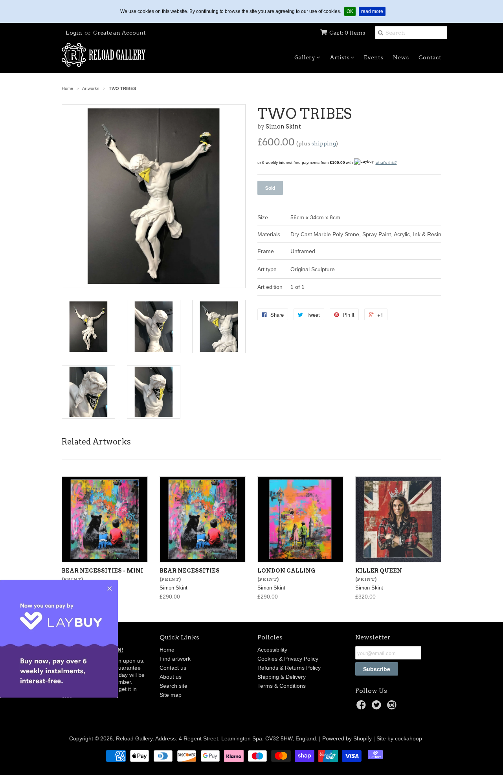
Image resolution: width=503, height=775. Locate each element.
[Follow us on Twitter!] (378, 707)
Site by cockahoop (399, 738)
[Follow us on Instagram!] (393, 707)
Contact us (173, 668)
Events (373, 57)
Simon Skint (283, 126)
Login (74, 32)
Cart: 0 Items (347, 32)
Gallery (305, 57)
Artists (340, 57)
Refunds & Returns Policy (289, 668)
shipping (323, 143)
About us (171, 677)
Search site (173, 686)
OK (351, 11)
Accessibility (272, 649)
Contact (430, 57)
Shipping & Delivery (281, 677)
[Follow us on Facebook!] (362, 707)
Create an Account (119, 32)
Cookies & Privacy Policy (287, 659)
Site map (171, 695)
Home (167, 649)
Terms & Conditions (281, 686)
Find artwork (175, 659)
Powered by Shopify (347, 738)
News (401, 57)
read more (373, 11)
